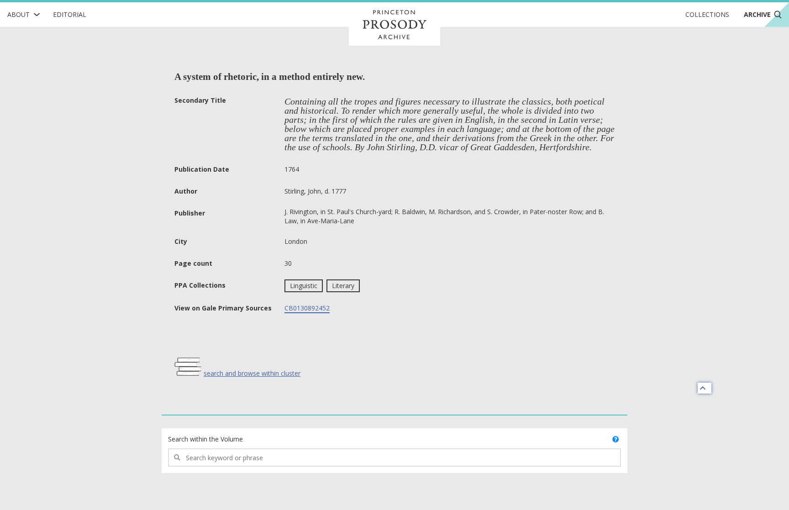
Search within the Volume (205, 439)
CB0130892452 (307, 308)
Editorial (69, 14)
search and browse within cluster (252, 373)
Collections (707, 14)
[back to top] (704, 388)
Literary (343, 285)
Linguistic (303, 285)
